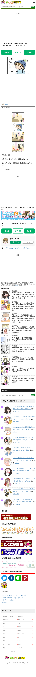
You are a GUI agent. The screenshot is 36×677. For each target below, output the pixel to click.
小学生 (20, 641)
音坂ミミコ (16, 494)
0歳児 (19, 626)
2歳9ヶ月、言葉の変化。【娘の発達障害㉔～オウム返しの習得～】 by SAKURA (23, 370)
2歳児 (19, 630)
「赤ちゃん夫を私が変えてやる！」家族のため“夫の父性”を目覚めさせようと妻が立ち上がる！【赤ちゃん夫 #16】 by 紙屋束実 (23, 329)
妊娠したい (21, 619)
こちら (16, 285)
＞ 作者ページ (15, 242)
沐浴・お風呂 (21, 633)
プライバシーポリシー (8, 600)
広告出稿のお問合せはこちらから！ (13, 598)
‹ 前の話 (6, 52)
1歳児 (4, 630)
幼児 (19, 637)
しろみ (15, 432)
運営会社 (4, 602)
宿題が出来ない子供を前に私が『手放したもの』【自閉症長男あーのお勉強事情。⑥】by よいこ (23, 349)
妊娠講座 (5, 619)
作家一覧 (18, 52)
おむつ (5, 633)
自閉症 (6, 248)
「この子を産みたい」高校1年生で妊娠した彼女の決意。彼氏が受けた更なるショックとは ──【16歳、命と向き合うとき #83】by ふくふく (23, 295)
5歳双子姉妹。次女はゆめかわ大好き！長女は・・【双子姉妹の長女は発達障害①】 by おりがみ (23, 359)
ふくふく (17, 411)
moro (6, 105)
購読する (5, 391)
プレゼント (21, 648)
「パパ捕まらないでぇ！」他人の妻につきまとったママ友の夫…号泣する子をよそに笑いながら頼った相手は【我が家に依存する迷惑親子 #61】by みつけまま (23, 306)
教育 (4, 641)
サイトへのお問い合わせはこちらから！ (14, 595)
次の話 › (29, 52)
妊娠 (4, 623)
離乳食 (5, 637)
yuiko (18, 504)
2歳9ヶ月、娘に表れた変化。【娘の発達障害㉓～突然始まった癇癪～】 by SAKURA (23, 380)
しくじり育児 (6, 644)
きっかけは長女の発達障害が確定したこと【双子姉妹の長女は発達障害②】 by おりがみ (23, 339)
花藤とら (17, 483)
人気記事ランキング (8, 616)
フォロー (6, 223)
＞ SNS (28, 242)
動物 (4, 648)
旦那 (19, 644)
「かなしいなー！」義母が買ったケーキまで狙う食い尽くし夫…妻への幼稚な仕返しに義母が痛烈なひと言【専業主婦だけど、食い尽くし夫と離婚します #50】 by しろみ (23, 318)
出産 (4, 626)
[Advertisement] (18, 26)
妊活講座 (20, 616)
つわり (20, 623)
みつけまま (16, 422)
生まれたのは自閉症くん (22, 248)
